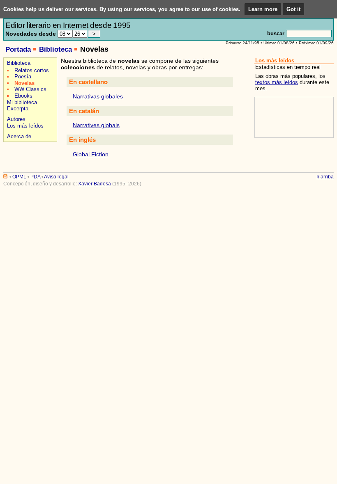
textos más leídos (276, 82)
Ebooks (23, 96)
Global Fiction (90, 154)
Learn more (262, 9)
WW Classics (30, 89)
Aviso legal (56, 177)
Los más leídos (25, 126)
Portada (18, 49)
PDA (35, 177)
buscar (275, 33)
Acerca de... (21, 136)
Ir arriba (325, 177)
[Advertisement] (293, 117)
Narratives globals (96, 125)
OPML (19, 177)
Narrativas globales (98, 96)
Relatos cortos (31, 70)
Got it (293, 9)
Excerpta (17, 108)
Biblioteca (55, 49)
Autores (16, 119)
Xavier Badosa (94, 184)
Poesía (22, 76)
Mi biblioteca (22, 102)
